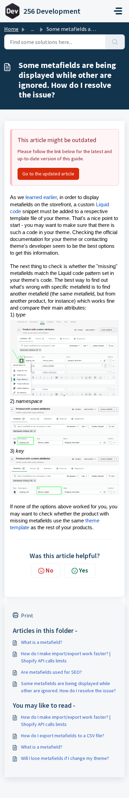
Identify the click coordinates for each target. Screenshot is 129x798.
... (32, 28)
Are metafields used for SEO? (51, 672)
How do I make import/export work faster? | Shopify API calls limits (65, 657)
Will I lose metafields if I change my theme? (65, 758)
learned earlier (41, 197)
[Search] (115, 41)
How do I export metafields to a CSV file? (62, 735)
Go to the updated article (48, 174)
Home (11, 28)
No (49, 570)
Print (27, 615)
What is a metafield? (41, 642)
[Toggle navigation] (118, 11)
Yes (83, 570)
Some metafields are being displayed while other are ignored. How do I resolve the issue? (68, 687)
